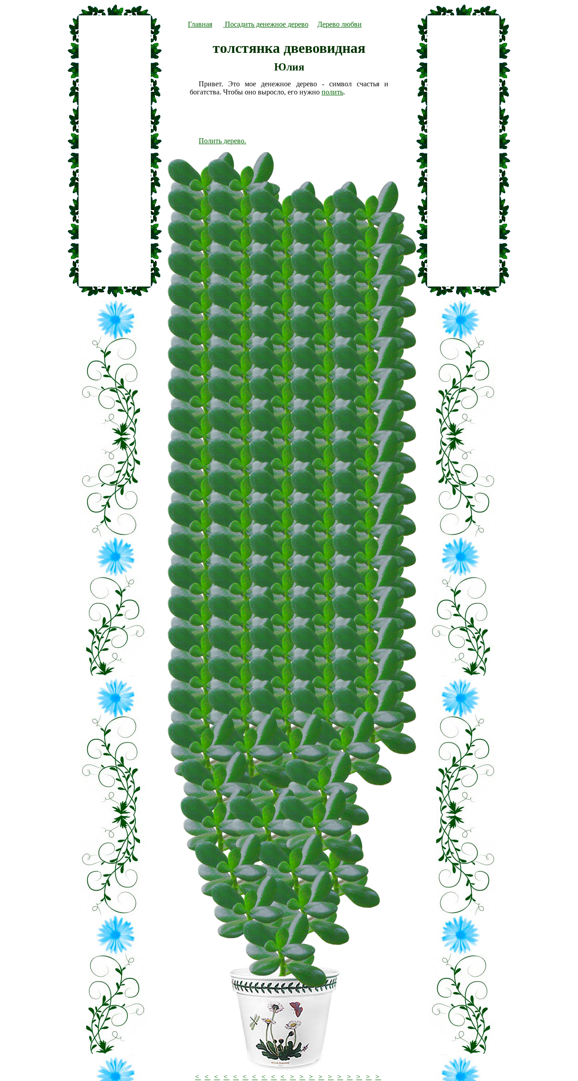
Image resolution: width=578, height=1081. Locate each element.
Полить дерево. (222, 141)
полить (332, 92)
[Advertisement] (115, 151)
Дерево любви (339, 24)
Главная (200, 24)
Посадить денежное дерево (265, 24)
